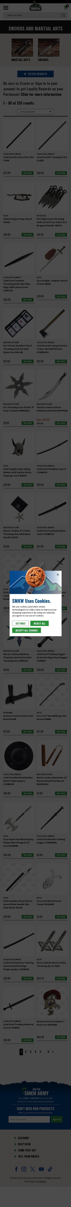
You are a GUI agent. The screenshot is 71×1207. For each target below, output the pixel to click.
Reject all (39, 623)
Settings (20, 623)
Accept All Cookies (27, 630)
